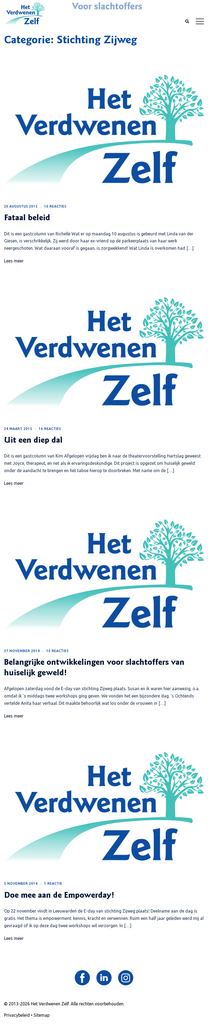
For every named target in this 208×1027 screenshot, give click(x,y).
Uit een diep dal (33, 440)
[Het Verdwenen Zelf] (24, 13)
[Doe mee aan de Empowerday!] (104, 807)
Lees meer (14, 260)
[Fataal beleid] (104, 130)
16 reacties (50, 428)
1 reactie (53, 883)
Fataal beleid (27, 218)
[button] (187, 21)
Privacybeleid (17, 1015)
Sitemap (42, 1015)
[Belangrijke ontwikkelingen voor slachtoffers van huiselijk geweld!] (104, 574)
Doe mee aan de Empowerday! (59, 895)
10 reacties (55, 206)
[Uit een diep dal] (104, 352)
